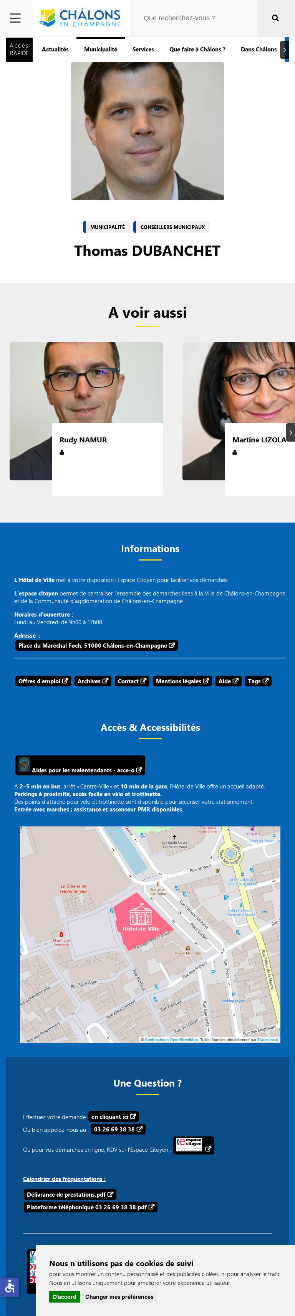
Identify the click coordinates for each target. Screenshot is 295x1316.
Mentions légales (178, 681)
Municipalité (100, 49)
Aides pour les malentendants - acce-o (82, 770)
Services (143, 49)
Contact (128, 681)
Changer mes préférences (119, 1296)
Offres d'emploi (39, 681)
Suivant (285, 50)
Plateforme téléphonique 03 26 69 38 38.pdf (87, 1207)
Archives (89, 681)
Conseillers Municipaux (173, 227)
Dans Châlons (259, 49)
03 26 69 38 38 (114, 1129)
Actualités (55, 49)
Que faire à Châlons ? (197, 49)
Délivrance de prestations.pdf (66, 1194)
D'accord (64, 1296)
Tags (254, 681)
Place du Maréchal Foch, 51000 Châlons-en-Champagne (92, 645)
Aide (225, 681)
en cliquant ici (109, 1116)
